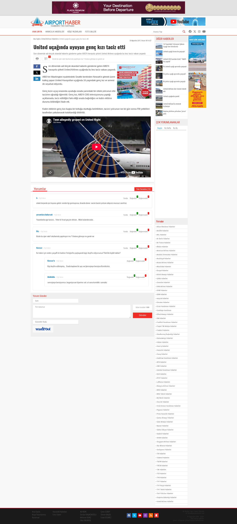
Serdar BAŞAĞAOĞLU (88, 515)
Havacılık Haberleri (163, 350)
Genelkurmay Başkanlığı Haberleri (168, 334)
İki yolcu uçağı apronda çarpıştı (174, 81)
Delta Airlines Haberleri (164, 286)
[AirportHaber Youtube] (204, 31)
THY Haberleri (162, 482)
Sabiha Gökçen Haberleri (165, 430)
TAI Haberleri (161, 454)
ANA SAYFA (37, 31)
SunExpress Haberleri (164, 450)
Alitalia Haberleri (162, 247)
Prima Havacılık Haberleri (165, 414)
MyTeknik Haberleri (163, 398)
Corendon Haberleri (163, 282)
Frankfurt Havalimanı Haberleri (167, 322)
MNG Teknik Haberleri (164, 394)
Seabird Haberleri (163, 434)
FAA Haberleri (161, 318)
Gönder (142, 315)
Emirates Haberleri (163, 302)
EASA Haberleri (162, 294)
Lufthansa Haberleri (163, 382)
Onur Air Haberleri (163, 402)
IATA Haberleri (161, 362)
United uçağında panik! (171, 96)
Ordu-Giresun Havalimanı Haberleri (168, 406)
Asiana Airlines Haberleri (165, 263)
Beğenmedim (144, 198)
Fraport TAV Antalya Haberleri (167, 326)
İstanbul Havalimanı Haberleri (167, 370)
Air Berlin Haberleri (163, 239)
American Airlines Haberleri (166, 251)
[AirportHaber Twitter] (194, 31)
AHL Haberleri (161, 235)
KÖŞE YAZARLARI (74, 31)
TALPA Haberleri (162, 462)
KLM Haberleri (161, 374)
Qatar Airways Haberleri (165, 422)
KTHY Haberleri (162, 378)
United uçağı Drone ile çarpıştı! (174, 52)
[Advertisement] (171, 175)
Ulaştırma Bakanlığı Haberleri (167, 497)
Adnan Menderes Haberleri (166, 227)
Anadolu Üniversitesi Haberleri (167, 255)
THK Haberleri (161, 478)
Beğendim (133, 198)
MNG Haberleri (162, 390)
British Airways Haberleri (165, 275)
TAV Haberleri (161, 470)
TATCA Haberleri (162, 466)
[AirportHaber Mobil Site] (156, 515)
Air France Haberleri (163, 243)
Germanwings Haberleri (165, 338)
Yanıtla (125, 198)
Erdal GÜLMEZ (106, 517)
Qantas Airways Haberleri (165, 418)
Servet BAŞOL (106, 515)
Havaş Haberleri (162, 354)
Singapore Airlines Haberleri (166, 442)
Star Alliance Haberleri (164, 446)
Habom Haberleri (162, 342)
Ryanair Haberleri (162, 426)
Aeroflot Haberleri (163, 231)
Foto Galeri (57, 515)
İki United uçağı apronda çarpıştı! (175, 66)
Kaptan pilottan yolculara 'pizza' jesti (174, 112)
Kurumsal (35, 517)
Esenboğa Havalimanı (164, 310)
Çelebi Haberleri (162, 279)
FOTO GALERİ (90, 31)
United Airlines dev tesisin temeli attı (174, 90)
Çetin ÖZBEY (105, 512)
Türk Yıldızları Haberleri (165, 493)
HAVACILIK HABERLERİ (54, 31)
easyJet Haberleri (163, 298)
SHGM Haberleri (162, 438)
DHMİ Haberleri (162, 290)
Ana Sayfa (36, 512)
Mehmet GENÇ (85, 517)
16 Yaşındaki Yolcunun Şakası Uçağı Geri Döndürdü (173, 45)
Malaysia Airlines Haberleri (166, 386)
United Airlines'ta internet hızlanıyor (172, 105)
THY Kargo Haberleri (164, 486)
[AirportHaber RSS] (151, 515)
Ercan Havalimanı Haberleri (166, 306)
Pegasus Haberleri (163, 410)
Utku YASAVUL (85, 520)
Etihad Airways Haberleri (165, 314)
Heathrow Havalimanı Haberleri (167, 358)
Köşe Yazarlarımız (39, 515)
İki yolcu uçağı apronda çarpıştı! (174, 74)
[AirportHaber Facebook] (190, 31)
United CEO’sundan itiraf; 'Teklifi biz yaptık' (174, 60)
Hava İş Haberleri (162, 346)
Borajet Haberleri (162, 271)
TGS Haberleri (161, 474)
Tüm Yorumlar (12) (143, 189)
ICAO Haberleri (162, 366)
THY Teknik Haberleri (164, 490)
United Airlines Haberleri (165, 501)
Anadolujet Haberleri (164, 259)
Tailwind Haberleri (163, 458)
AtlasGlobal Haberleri (164, 267)
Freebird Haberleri (163, 330)
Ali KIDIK (83, 512)
